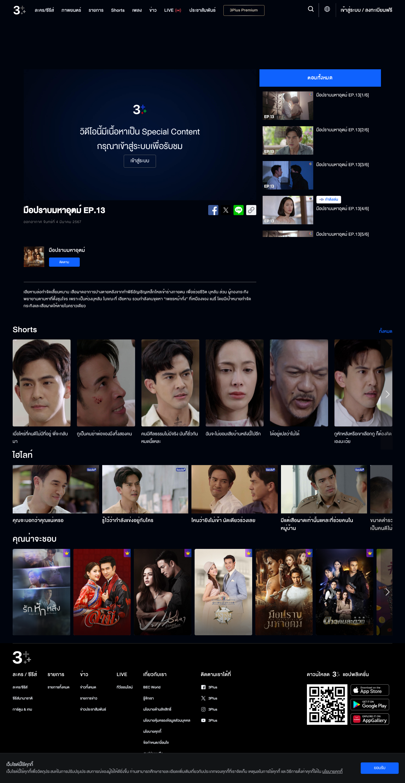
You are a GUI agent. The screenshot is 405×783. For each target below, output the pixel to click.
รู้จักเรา (148, 698)
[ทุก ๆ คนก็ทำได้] (162, 592)
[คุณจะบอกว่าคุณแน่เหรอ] (56, 489)
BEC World (151, 687)
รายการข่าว (88, 698)
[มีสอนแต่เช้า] (223, 592)
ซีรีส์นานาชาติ (23, 698)
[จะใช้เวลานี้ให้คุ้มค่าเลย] (41, 592)
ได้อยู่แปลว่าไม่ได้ (284, 434)
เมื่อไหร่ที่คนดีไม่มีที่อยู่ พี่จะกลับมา (40, 437)
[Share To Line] (239, 210)
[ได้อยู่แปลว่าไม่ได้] (299, 382)
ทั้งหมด (385, 331)
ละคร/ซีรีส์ (20, 687)
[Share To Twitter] (226, 210)
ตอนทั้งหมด (320, 78)
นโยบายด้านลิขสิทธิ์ (157, 709)
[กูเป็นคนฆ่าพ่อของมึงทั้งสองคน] (106, 382)
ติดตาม (64, 262)
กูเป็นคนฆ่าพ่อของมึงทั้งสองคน (104, 434)
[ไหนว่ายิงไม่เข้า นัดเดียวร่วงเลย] (234, 489)
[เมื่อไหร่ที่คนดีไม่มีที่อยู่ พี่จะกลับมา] (42, 382)
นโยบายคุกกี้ (152, 732)
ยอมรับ (379, 768)
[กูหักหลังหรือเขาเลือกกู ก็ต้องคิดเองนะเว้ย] (363, 382)
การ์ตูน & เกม (22, 709)
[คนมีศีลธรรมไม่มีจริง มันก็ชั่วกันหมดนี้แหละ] (170, 382)
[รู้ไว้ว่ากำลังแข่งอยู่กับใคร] (145, 489)
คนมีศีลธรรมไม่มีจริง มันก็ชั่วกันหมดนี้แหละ (169, 437)
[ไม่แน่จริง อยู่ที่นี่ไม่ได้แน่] (284, 592)
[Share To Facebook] (213, 210)
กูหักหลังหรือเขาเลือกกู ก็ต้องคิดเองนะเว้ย (363, 437)
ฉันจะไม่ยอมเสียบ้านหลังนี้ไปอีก (233, 434)
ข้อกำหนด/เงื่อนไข (156, 743)
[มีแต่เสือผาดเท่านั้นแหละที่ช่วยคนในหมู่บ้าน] (324, 489)
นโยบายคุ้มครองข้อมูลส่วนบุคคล (166, 721)
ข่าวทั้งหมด (88, 687)
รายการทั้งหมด (58, 687)
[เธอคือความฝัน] (102, 592)
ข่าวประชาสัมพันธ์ (93, 709)
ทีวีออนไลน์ (125, 687)
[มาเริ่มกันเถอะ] (344, 592)
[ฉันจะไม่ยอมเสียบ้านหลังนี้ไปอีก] (235, 382)
